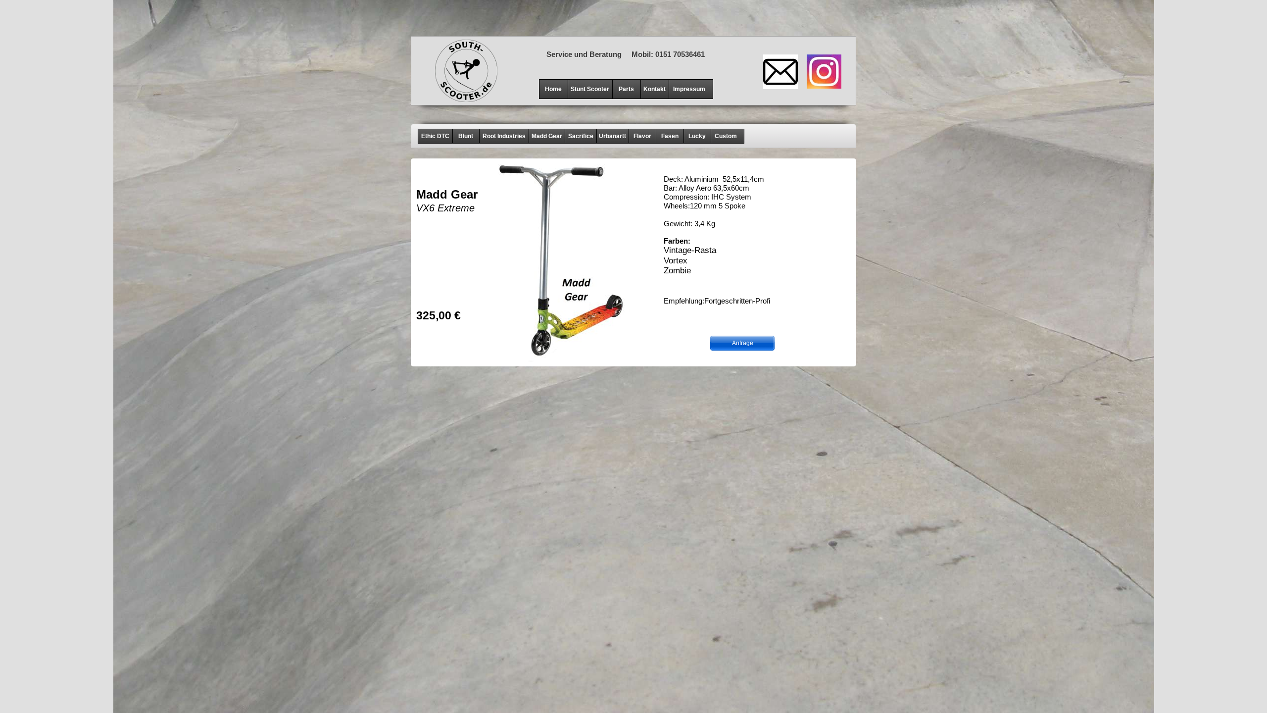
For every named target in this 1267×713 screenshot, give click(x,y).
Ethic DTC (435, 136)
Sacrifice (580, 136)
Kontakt (654, 89)
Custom (726, 136)
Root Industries (504, 136)
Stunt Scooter (590, 89)
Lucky (697, 136)
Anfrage (742, 343)
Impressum (689, 89)
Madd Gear (547, 136)
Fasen (670, 136)
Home (553, 89)
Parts (626, 89)
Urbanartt (612, 136)
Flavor (642, 136)
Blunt (465, 136)
